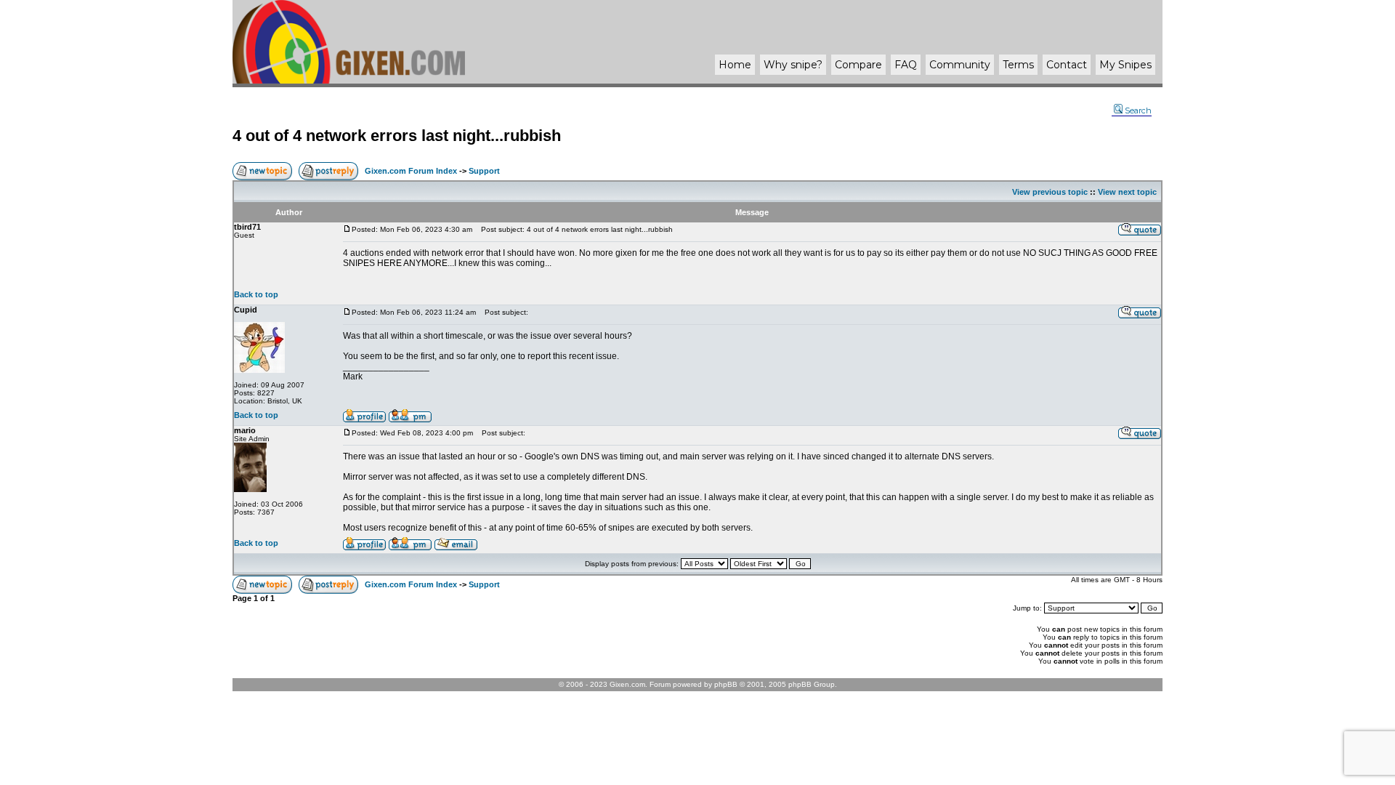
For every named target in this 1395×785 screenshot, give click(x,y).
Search (1138, 110)
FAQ (905, 64)
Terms (1018, 64)
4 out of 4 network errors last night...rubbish (396, 135)
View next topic (1127, 192)
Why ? (793, 64)
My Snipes (1125, 64)
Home (735, 64)
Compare (858, 64)
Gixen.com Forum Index (411, 170)
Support (484, 170)
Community (959, 64)
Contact (1066, 64)
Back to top (256, 294)
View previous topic (1050, 192)
